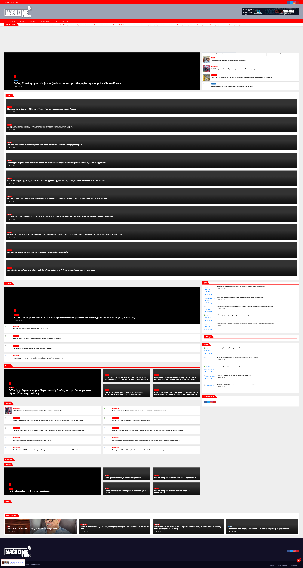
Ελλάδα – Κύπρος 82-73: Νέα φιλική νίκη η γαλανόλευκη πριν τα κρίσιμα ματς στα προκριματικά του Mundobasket (45, 450)
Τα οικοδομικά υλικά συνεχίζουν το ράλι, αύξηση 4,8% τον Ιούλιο (30, 328)
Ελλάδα (13, 21)
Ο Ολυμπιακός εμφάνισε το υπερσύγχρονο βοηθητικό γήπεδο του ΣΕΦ (32, 440)
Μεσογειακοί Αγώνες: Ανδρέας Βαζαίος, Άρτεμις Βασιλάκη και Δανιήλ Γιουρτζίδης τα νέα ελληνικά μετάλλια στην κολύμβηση (146, 440)
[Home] (6, 21)
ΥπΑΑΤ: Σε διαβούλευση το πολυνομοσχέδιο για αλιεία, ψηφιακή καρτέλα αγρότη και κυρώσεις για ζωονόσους (74, 317)
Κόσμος (22, 21)
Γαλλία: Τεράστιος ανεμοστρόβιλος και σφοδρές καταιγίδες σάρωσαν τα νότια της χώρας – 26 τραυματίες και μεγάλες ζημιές (57, 198)
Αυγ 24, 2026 (12, 255)
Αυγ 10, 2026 (221, 317)
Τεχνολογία (45, 21)
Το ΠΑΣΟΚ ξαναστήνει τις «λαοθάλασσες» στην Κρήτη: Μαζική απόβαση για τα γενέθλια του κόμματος (124, 394)
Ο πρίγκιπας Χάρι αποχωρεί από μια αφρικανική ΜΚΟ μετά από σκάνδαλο (37, 252)
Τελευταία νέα (219, 54)
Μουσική (11, 488)
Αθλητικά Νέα (215, 66)
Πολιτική (11, 387)
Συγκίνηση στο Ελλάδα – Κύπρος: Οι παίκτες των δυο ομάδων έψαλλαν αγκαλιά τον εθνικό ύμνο (139, 450)
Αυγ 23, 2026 (221, 288)
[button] (298, 21)
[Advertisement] (151, 38)
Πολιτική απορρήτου (282, 565)
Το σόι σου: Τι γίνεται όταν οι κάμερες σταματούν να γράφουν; (32, 529)
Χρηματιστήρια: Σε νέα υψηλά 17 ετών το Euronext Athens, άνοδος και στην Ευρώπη (37, 338)
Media (213, 57)
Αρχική (272, 565)
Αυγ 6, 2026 (221, 325)
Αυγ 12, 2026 (221, 308)
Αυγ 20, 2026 (221, 299)
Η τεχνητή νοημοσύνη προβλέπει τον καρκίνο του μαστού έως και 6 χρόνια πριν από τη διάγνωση (241, 286)
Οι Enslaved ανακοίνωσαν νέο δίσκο (29, 491)
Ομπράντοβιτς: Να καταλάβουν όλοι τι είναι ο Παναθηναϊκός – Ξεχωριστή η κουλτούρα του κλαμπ (139, 411)
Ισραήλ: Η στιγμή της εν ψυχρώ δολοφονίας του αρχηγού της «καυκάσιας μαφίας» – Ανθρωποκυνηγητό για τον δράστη (56, 180)
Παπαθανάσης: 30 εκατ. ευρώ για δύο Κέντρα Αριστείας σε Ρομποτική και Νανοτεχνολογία (38, 358)
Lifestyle (64, 21)
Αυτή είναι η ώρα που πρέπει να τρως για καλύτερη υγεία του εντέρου (234, 348)
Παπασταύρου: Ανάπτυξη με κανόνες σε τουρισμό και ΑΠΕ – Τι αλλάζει (32, 348)
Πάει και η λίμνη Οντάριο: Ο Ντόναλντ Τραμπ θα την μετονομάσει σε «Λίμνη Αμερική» (42, 109)
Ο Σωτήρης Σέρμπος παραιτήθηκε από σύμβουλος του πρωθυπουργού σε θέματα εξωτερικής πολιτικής (50, 392)
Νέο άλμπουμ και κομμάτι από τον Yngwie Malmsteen (172, 492)
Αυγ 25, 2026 (18, 86)
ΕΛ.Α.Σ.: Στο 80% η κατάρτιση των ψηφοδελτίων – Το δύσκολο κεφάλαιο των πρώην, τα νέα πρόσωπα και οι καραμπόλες (176, 394)
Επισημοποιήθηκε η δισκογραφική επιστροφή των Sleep (125, 492)
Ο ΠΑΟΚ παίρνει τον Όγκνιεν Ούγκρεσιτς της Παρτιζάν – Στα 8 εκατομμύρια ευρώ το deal (37, 411)
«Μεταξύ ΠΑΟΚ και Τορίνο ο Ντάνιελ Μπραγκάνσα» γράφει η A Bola (131, 420)
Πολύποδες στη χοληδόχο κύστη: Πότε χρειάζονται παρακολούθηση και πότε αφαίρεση (238, 315)
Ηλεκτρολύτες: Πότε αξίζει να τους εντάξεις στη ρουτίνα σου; (231, 366)
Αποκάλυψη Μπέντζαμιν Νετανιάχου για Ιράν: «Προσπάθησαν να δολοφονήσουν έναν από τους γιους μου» (51, 270)
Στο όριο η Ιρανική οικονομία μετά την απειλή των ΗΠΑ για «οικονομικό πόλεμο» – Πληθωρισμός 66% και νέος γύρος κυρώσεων (60, 216)
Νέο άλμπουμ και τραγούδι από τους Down (123, 478)
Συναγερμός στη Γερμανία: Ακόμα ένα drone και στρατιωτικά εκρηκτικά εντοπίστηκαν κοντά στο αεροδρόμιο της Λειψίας (56, 163)
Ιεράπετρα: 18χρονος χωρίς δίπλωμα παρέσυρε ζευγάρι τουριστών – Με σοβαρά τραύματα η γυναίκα (69, 83)
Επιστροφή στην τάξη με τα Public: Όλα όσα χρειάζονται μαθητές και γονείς (259, 529)
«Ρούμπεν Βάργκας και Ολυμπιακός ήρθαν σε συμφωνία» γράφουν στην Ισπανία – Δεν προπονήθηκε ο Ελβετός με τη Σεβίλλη (48, 420)
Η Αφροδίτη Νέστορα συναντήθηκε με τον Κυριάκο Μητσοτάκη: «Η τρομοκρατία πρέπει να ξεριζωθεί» (175, 378)
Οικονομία (33, 21)
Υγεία (55, 21)
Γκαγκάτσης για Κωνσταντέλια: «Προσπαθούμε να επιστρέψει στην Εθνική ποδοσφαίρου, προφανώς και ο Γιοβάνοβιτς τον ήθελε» (148, 430)
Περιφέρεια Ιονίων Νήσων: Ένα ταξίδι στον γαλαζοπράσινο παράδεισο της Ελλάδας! (237, 357)
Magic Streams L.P (35, 564)
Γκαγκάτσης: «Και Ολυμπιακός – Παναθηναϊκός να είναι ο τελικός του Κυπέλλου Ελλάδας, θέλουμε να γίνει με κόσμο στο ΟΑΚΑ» (48, 430)
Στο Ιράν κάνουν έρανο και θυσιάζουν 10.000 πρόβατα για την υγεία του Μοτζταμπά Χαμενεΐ (44, 145)
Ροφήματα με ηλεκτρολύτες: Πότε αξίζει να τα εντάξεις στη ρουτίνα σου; (234, 375)
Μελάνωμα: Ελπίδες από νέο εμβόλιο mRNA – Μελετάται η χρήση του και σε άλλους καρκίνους (240, 297)
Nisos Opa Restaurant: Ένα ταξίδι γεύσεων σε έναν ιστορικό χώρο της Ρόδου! (236, 384)
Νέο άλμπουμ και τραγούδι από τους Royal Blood (175, 478)
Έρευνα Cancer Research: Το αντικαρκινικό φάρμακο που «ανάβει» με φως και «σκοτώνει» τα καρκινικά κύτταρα (245, 306)
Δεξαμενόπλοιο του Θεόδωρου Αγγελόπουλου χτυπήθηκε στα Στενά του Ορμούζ (40, 127)
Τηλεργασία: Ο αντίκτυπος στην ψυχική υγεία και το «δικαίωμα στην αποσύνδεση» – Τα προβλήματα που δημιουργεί (245, 323)
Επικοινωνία (294, 565)
